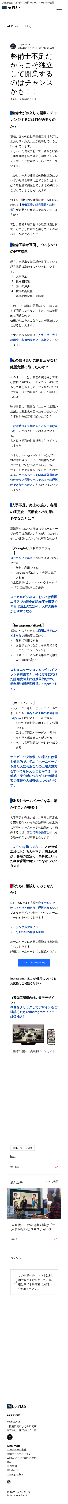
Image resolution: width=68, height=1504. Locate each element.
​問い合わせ (13, 1470)
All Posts (12, 26)
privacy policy (15, 1474)
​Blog (9, 1462)
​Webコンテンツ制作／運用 (21, 1457)
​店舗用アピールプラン (19, 1453)
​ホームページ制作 (17, 1449)
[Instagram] (9, 1482)
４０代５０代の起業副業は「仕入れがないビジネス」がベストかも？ (33, 1227)
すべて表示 (52, 1181)
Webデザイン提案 (22, 1147)
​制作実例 (12, 1466)
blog (28, 26)
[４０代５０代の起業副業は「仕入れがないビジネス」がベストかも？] (34, 1203)
